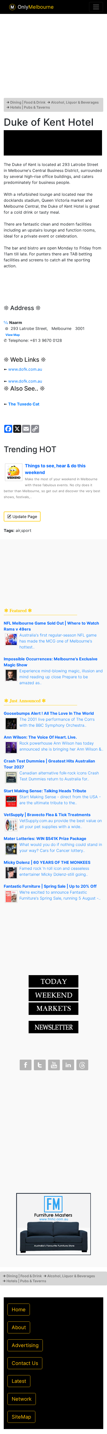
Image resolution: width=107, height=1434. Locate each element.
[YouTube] (53, 1063)
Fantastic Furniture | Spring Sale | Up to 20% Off (50, 886)
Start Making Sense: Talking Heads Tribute (45, 790)
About (19, 1327)
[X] (39, 1063)
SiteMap (21, 1417)
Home (19, 1310)
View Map (12, 335)
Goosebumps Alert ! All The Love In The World (49, 713)
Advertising (25, 1345)
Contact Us (25, 1363)
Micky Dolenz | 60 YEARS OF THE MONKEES (47, 862)
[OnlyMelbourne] (12, 7)
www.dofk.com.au (25, 369)
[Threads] (81, 1063)
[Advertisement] (53, 58)
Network (22, 1399)
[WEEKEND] (53, 1008)
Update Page (24, 516)
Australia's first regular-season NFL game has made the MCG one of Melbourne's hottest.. (58, 641)
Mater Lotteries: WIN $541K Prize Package (45, 838)
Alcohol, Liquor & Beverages (75, 102)
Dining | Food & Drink (28, 102)
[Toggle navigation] (96, 7)
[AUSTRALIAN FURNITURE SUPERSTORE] (53, 1223)
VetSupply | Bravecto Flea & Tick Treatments (47, 814)
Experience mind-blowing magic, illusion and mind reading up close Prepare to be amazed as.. (61, 676)
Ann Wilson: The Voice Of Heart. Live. (40, 737)
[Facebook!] (25, 1063)
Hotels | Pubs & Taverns (30, 107)
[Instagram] (67, 1063)
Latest (19, 1381)
